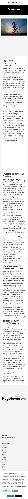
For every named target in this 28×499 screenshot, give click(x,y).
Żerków (4, 459)
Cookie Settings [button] (6, 490)
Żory (3, 454)
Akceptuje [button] (15, 490)
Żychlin (4, 449)
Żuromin (4, 450)
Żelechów (4, 461)
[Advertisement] (14, 46)
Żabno (3, 469)
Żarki (3, 466)
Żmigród (4, 457)
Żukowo (4, 452)
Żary (3, 462)
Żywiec (4, 445)
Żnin (3, 456)
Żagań (3, 467)
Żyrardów (4, 447)
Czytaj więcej (10, 495)
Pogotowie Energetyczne (8, 437)
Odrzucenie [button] (18, 495)
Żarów (3, 464)
